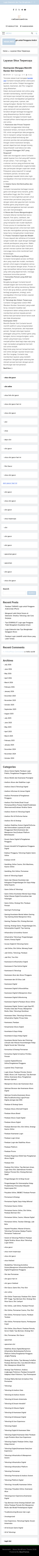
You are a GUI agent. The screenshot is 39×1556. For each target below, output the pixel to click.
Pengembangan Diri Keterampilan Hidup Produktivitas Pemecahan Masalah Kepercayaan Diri (18, 1185)
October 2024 (9, 758)
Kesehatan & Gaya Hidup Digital (15, 1036)
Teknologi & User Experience (14, 1421)
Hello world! (30, 652)
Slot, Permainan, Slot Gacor (14, 1335)
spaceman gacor (10, 554)
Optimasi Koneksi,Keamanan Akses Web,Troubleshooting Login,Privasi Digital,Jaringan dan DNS (17, 1097)
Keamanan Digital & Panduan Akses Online (19, 1002)
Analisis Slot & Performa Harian (15, 816)
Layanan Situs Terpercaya (13, 1068)
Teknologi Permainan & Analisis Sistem (18, 1476)
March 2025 (8, 736)
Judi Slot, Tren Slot (11, 957)
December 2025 (10, 696)
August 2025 (8, 714)
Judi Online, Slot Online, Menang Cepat (18, 948)
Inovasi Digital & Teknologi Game (16, 944)
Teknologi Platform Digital (13, 1480)
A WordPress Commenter (14, 652)
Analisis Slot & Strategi (12, 821)
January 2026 (9, 691)
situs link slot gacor (11, 395)
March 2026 (8, 682)
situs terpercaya (10, 519)
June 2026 (8, 669)
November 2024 (10, 754)
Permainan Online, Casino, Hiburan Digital (19, 1217)
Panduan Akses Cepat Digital (14, 1118)
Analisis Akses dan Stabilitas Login (17, 782)
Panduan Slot (9, 1163)
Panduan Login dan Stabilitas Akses (17, 1142)
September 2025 (10, 709)
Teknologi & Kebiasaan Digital (15, 1417)
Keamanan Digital (10, 984)
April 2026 (8, 678)
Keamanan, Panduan (11, 1022)
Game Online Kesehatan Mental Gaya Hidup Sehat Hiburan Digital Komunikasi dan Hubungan (20, 896)
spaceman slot (9, 1344)
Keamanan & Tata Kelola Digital (15, 966)
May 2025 (7, 727)
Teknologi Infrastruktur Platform (16, 1467)
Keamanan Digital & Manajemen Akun (18, 993)
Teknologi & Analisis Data (13, 1390)
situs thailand (9, 1261)
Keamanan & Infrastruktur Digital (16, 962)
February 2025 (9, 740)
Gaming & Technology (12, 910)
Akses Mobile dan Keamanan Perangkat (18, 778)
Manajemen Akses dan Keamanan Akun (18, 1084)
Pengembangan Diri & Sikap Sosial (16, 1179)
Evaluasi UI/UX (9, 860)
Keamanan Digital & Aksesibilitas (16, 988)
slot (5, 422)
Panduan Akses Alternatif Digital (16, 1109)
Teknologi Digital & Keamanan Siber (17, 1430)
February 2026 (9, 687)
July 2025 (7, 718)
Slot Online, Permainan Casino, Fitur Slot (19, 1310)
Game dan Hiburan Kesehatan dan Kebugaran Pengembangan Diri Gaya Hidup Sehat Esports (19, 882)
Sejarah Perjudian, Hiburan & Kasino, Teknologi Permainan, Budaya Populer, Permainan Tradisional (18, 1231)
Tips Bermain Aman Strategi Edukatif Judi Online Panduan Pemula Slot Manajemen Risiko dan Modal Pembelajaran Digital (19, 1505)
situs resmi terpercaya (12, 1252)
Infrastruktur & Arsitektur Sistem (16, 933)
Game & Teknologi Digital (13, 876)
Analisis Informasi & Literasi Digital (17, 791)
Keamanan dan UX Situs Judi (14, 980)
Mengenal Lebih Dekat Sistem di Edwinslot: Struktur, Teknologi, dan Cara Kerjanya (19, 615)
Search (6, 589)
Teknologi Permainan (12, 1471)
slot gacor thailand (11, 1283)
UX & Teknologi (9, 1532)
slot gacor (8, 449)
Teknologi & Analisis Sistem (14, 1395)
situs (6, 431)
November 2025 (10, 700)
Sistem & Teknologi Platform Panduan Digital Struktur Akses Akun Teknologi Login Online (18, 1240)
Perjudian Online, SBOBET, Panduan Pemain (19, 1193)
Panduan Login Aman (12, 1138)
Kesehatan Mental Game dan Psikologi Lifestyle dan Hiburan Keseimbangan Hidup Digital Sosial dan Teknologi (19, 1042)
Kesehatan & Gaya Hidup (13, 1031)
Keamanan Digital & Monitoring (15, 997)
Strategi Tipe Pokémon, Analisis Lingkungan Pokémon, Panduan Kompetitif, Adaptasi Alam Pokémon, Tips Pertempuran (20, 1372)
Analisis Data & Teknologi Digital (16, 787)
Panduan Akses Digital (12, 1122)
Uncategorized (9, 1516)
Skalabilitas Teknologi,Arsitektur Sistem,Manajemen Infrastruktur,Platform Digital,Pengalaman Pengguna (19, 1267)
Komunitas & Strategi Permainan (16, 1050)
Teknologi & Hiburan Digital (14, 1408)
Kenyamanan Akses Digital (14, 1027)
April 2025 (8, 732)
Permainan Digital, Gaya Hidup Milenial (18, 1201)
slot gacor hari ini (10, 483)
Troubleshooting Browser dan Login (17, 1512)
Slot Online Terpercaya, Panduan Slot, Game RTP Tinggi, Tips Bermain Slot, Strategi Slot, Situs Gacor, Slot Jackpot (20, 1299)
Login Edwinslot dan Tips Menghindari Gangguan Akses (17, 2)
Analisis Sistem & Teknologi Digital (17, 812)
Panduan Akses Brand (12, 1113)
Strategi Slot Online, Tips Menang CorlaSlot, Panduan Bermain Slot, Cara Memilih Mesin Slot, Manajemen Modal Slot (20, 1362)
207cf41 (8, 75)
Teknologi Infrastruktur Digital (15, 1462)
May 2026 (7, 674)
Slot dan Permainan (11, 1274)
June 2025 (8, 723)
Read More (7, 368)
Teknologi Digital (10, 1426)
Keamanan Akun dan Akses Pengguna (18, 975)
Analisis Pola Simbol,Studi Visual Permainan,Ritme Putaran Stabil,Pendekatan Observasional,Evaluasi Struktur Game (20, 805)
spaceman (8, 563)
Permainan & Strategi (12, 1197)
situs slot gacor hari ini (12, 404)
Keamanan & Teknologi (12, 971)
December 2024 (10, 749)
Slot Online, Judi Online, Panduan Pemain (19, 1306)
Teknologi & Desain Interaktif (14, 1404)
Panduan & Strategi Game (13, 1104)
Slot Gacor (8, 466)
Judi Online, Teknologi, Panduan (15, 953)
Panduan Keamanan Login (13, 1134)
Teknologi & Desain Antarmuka (15, 1399)
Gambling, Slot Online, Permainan (16, 871)
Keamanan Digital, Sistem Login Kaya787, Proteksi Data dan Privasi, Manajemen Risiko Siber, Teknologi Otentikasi (19, 1008)
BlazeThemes (24, 1552)
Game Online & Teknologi (13, 889)
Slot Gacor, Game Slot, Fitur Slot (16, 1288)
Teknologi (8, 1386)
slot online (8, 1292)
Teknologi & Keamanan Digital (15, 1412)
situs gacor (8, 1247)
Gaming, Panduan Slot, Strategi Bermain (18, 921)
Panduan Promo (10, 1151)
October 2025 (9, 705)
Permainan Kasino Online (13, 1206)
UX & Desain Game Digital (13, 1528)
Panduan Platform (10, 1147)
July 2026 (7, 665)
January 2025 (9, 745)
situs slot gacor (10, 413)
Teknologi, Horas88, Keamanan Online (18, 1485)
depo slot (7, 440)
